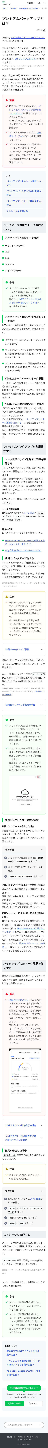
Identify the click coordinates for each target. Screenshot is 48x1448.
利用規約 (20, 1437)
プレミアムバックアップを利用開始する (24, 193)
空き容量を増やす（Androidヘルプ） (23, 550)
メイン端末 (29, 512)
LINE (3, 2)
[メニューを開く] (44, 3)
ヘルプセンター (6, 4)
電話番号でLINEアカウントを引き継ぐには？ (23, 1353)
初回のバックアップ (18, 999)
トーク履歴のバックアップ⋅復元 (28, 8)
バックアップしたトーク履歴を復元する (24, 203)
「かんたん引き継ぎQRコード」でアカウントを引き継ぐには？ (23, 1362)
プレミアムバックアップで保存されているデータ (25, 110)
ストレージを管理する (17, 211)
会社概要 (10, 1437)
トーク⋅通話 (12, 8)
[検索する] (39, 3)
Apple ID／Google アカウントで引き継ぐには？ (24, 1372)
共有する (39, 30)
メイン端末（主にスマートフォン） (28, 37)
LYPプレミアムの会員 (25, 58)
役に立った (16, 1403)
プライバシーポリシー (34, 1437)
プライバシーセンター (24, 1440)
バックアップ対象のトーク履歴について (24, 183)
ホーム (5, 8)
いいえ (35, 1403)
